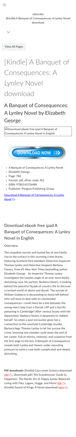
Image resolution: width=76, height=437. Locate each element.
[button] (38, 18)
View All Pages (14, 46)
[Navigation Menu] (9, 32)
